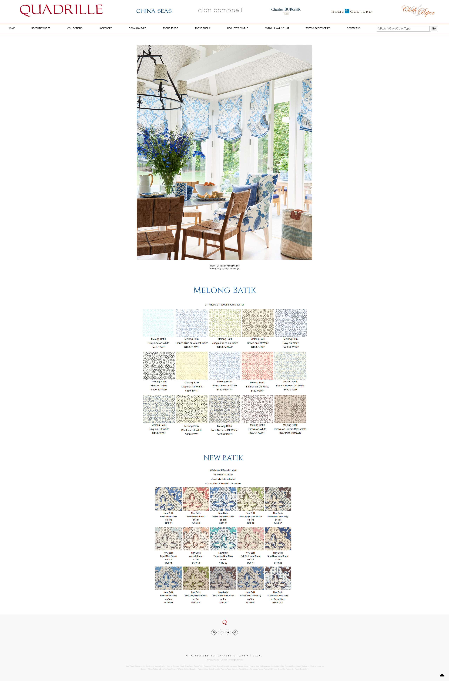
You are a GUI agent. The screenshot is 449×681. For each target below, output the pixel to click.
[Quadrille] (61, 10)
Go (434, 28)
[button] (224, 622)
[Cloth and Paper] (418, 10)
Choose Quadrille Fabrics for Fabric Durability (289, 669)
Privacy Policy (212, 660)
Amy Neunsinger (232, 268)
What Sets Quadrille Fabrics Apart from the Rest (223, 669)
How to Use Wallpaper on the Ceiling (265, 666)
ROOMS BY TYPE (137, 28)
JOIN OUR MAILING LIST (277, 28)
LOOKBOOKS (105, 28)
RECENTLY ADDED (41, 28)
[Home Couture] (352, 10)
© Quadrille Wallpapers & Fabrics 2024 (223, 655)
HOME (11, 28)
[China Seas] (154, 10)
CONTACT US (353, 28)
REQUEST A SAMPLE (237, 28)
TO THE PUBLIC (203, 28)
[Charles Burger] (286, 10)
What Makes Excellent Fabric (191, 669)
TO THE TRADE (170, 28)
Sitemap (239, 660)
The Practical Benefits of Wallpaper (295, 666)
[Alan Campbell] (220, 10)
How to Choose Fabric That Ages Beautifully (184, 666)
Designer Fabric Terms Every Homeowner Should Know (226, 666)
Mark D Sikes (233, 266)
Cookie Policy (227, 660)
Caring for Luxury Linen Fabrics (257, 669)
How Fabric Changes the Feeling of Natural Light (145, 666)
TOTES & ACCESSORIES (318, 28)
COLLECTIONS (74, 28)
